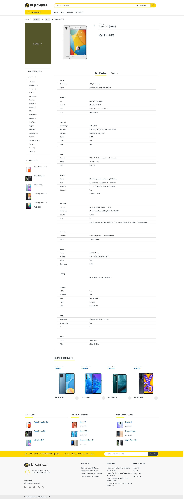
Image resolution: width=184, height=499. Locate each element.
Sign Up (152, 454)
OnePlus (32, 122)
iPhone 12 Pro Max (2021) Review (91, 473)
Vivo (47, 19)
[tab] (100, 74)
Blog (62, 12)
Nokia (32, 118)
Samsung (33, 133)
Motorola (33, 114)
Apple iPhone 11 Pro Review (89, 471)
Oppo (61, 366)
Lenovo (32, 107)
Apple (32, 81)
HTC (31, 92)
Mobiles (36, 19)
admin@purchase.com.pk (32, 483)
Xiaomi (32, 151)
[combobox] (95, 5)
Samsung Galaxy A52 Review (90, 476)
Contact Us (79, 12)
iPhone (32, 103)
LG (31, 111)
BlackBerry (33, 85)
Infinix (32, 100)
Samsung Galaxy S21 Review (90, 468)
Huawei (32, 96)
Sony (31, 137)
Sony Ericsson (34, 140)
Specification (100, 73)
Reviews (70, 12)
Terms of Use (137, 476)
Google (32, 89)
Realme (89, 366)
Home (56, 12)
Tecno (32, 144)
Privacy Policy (137, 473)
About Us (135, 471)
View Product (76, 398)
